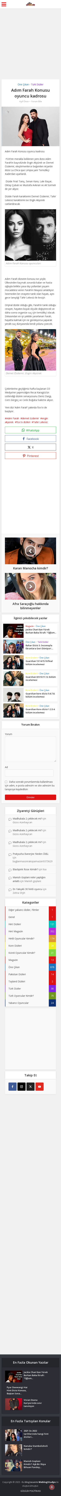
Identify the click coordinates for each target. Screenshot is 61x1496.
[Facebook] (12, 1087)
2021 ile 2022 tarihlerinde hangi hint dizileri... (36, 1433)
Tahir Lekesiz (40, 422)
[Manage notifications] (52, 1487)
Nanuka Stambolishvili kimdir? (36, 1447)
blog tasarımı (31, 1482)
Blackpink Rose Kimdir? (25, 869)
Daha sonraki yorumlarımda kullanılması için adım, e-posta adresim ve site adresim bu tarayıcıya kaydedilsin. (30, 785)
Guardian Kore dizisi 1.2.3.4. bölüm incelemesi (40, 711)
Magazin (30, 626)
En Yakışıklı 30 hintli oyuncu (27, 889)
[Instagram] (21, 1087)
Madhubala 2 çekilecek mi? (27, 818)
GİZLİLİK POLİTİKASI (31, 1490)
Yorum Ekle (36, 101)
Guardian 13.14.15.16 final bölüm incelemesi (39, 662)
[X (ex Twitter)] (30, 1087)
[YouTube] (39, 1087)
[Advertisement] (30, 41)
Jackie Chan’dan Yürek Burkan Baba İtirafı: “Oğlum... (41, 631)
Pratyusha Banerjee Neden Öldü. (31, 853)
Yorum (8, 734)
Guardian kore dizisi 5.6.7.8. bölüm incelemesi (40, 695)
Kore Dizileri (31, 657)
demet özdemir (30, 418)
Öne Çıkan (23, 84)
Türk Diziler (37, 84)
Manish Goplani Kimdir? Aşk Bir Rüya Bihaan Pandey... (35, 1464)
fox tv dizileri (23, 422)
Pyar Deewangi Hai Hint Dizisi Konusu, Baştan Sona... (17, 1390)
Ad (6, 767)
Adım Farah (12, 418)
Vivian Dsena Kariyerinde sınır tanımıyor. (33, 1403)
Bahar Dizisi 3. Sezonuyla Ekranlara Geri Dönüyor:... (39, 647)
